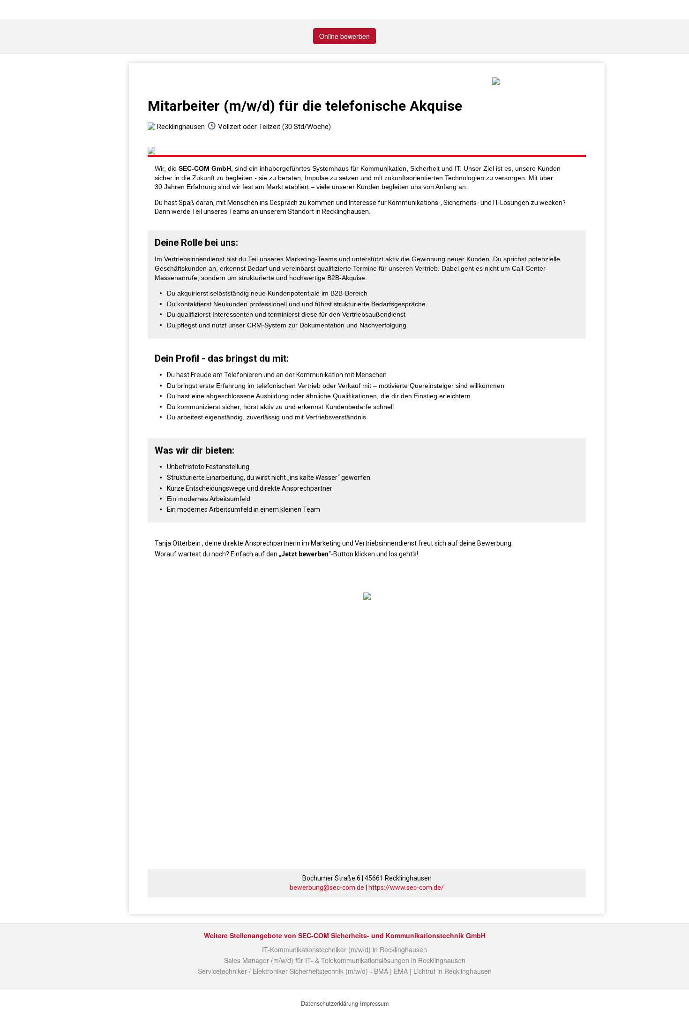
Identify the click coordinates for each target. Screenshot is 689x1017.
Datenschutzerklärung (329, 1003)
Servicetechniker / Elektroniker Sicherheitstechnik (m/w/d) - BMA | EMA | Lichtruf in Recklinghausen (345, 971)
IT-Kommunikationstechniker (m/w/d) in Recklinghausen (344, 949)
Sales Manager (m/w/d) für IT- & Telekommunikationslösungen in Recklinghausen (344, 960)
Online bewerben (344, 36)
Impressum (374, 1003)
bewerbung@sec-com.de (327, 887)
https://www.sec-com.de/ (406, 887)
